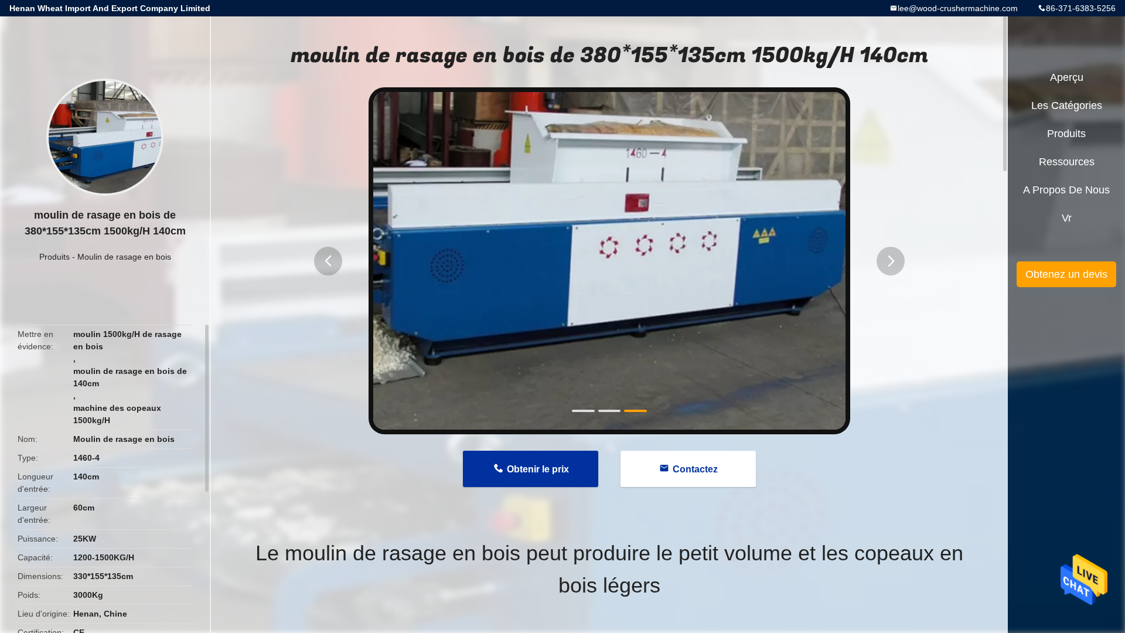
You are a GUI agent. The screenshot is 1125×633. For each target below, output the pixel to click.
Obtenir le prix (538, 469)
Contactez (695, 469)
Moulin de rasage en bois (124, 256)
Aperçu (1066, 77)
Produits (54, 256)
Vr (1067, 218)
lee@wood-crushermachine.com (958, 8)
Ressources (1067, 162)
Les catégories (1066, 105)
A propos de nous (1066, 190)
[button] (328, 261)
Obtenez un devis (1066, 274)
